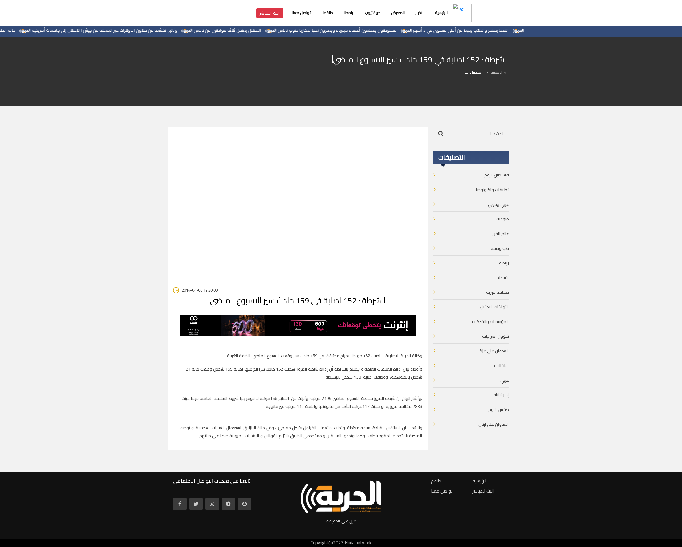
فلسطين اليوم (496, 175)
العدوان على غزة (494, 351)
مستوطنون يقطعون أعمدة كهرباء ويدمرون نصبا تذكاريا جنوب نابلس (349, 30)
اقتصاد (503, 277)
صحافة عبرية (497, 292)
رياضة (504, 263)
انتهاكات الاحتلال (494, 307)
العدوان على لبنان (493, 424)
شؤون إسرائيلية (495, 336)
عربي (504, 380)
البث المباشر (270, 13)
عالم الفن (500, 234)
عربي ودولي (498, 204)
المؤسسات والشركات (490, 321)
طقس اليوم (498, 409)
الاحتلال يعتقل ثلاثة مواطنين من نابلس (239, 30)
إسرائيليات (501, 395)
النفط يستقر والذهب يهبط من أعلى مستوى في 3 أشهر (473, 30)
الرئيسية (494, 72)
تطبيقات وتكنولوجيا (492, 190)
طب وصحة (500, 248)
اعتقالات (501, 365)
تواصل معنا (442, 491)
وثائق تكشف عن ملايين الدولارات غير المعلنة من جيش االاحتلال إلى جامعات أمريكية (116, 30)
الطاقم (437, 481)
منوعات (502, 219)
